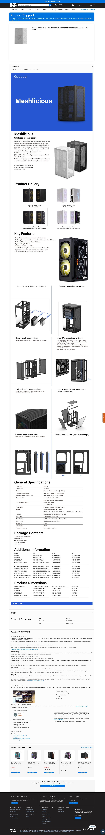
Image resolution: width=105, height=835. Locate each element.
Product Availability (30, 811)
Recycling (12, 816)
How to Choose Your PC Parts (20, 735)
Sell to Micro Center (46, 818)
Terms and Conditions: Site (25, 831)
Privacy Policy (78, 830)
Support (74, 9)
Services (51, 9)
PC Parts (29, 9)
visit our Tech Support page (81, 706)
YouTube (91, 829)
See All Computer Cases (86, 747)
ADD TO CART (15, 772)
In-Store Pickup (29, 809)
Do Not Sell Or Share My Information (67, 830)
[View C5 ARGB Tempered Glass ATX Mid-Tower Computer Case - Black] (68, 755)
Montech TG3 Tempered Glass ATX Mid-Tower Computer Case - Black (16, 764)
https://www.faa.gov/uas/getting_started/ (35, 680)
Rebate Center (45, 813)
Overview (15, 66)
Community (44, 809)
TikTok (93, 829)
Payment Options (30, 814)
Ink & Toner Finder (46, 814)
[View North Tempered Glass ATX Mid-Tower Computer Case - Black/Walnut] (51, 755)
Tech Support (61, 811)
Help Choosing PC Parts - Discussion (21, 738)
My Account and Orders (15, 809)
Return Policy (13, 811)
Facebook (83, 829)
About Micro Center (23, 830)
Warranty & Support (20, 632)
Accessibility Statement (33, 830)
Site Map (44, 823)
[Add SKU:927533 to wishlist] (71, 753)
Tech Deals (57, 1)
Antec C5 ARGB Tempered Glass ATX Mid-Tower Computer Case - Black (67, 764)
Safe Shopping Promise (15, 814)
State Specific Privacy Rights (44, 830)
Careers (43, 816)
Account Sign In (58, 831)
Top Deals (21, 9)
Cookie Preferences (66, 831)
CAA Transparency (54, 830)
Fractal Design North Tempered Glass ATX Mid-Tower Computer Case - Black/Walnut (50, 764)
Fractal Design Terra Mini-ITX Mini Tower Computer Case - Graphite (84, 764)
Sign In (52, 786)
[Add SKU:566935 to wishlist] (54, 753)
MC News (67, 9)
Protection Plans (14, 818)
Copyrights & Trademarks (49, 831)
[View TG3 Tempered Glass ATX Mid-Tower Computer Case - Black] (17, 755)
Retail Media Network (46, 821)
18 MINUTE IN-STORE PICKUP (87, 9)
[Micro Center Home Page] (13, 4)
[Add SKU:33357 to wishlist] (20, 753)
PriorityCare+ (60, 9)
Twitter (86, 829)
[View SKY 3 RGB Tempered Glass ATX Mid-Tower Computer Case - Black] (34, 755)
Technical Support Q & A (18, 740)
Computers (37, 9)
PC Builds (15, 737)
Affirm (27, 816)
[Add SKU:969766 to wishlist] (37, 753)
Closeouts (60, 809)
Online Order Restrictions (31, 813)
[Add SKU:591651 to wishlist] (87, 753)
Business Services (46, 819)
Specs (13, 613)
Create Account (58, 789)
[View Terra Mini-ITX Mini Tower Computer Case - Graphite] (85, 755)
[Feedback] (103, 417)
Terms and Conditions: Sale (37, 831)
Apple (44, 9)
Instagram (88, 829)
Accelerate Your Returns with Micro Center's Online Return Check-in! (24, 649)
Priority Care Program (58, 719)
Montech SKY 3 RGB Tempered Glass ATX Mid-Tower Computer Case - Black (34, 764)
